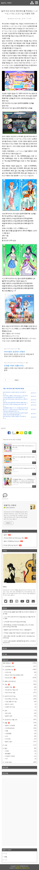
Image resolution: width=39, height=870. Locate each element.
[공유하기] (7, 380)
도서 (20, 736)
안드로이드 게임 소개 (20, 690)
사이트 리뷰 (20, 762)
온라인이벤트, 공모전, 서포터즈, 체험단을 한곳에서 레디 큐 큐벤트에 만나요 (19, 355)
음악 (20, 748)
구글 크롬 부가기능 (20, 701)
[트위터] (13, 433)
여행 (20, 731)
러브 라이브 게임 (10, 388)
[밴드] (29, 433)
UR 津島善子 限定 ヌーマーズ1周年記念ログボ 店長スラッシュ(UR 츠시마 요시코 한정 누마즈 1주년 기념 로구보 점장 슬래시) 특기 (15, 409)
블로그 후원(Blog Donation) (13, 541)
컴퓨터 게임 (20, 687)
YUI (20, 758)
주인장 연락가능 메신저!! (12, 545)
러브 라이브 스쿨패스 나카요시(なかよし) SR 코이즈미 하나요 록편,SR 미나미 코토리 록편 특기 (15, 396)
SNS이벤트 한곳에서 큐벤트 (14, 352)
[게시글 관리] (10, 380)
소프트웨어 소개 (20, 666)
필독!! (7, 535)
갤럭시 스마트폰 (20, 725)
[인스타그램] (17, 601)
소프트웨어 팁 (20, 669)
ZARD (20, 751)
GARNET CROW (20, 756)
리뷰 (20, 745)
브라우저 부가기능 (20, 696)
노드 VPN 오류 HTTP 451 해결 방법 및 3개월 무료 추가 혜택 (19, 617)
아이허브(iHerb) (20, 728)
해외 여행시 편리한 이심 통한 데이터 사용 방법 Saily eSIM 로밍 (19, 637)
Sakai (18, 866)
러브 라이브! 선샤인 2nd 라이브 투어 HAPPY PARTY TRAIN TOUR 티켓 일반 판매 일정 (15, 414)
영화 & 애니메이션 (20, 681)
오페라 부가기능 (20, 707)
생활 (20, 723)
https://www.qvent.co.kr (10, 348)
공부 (20, 710)
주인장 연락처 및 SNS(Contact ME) (15, 538)
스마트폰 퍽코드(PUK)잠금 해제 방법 (15, 621)
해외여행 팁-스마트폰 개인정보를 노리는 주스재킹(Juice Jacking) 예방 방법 (18, 625)
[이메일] (33, 601)
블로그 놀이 (20, 741)
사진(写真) (20, 733)
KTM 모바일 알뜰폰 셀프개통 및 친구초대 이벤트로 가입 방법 (19, 612)
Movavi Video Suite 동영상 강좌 (20, 675)
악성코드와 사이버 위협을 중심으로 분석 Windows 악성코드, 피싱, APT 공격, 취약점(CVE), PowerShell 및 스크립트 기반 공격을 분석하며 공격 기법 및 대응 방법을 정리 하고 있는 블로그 (16, 515)
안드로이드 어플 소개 (20, 719)
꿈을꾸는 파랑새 (6, 3)
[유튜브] (22, 601)
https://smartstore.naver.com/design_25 (14, 362)
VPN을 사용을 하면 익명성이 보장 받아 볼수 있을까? (19, 633)
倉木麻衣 (20, 753)
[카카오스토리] (21, 433)
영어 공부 (20, 713)
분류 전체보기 (19, 663)
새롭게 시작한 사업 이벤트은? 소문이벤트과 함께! (18, 369)
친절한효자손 (18, 868)
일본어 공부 (20, 716)
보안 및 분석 (20, 677)
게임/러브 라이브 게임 (15, 18)
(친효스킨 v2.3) (25, 868)
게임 (4, 388)
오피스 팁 (20, 672)
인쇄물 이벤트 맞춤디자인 (14, 366)
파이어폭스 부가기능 (20, 699)
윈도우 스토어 (20, 704)
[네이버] (25, 433)
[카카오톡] (17, 433)
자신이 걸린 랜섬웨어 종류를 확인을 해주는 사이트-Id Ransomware (19, 641)
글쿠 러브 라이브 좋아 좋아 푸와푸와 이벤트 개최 (14, 403)
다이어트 (20, 739)
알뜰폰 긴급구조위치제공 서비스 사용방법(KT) (18, 630)
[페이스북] (9, 433)
